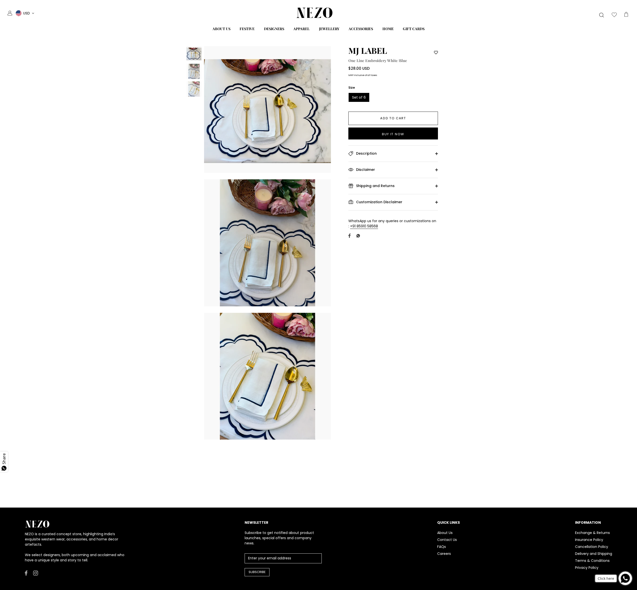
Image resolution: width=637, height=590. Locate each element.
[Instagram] (35, 572)
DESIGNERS (274, 28)
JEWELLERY (329, 28)
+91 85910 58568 (364, 226)
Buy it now (393, 134)
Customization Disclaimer (378, 201)
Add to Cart (393, 118)
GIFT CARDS (414, 28)
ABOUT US (221, 28)
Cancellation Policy (591, 546)
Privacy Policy (586, 567)
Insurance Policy (589, 539)
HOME (388, 28)
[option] (194, 54)
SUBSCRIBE (257, 572)
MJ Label (367, 50)
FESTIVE (247, 28)
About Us (445, 532)
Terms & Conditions (592, 560)
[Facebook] (26, 572)
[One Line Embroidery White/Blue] (194, 54)
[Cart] (626, 15)
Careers (444, 553)
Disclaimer (365, 169)
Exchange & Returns (592, 532)
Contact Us (447, 539)
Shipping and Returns (375, 185)
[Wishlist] (614, 15)
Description (366, 153)
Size (351, 87)
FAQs (441, 546)
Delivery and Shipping (593, 553)
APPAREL (301, 28)
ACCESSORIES (361, 28)
